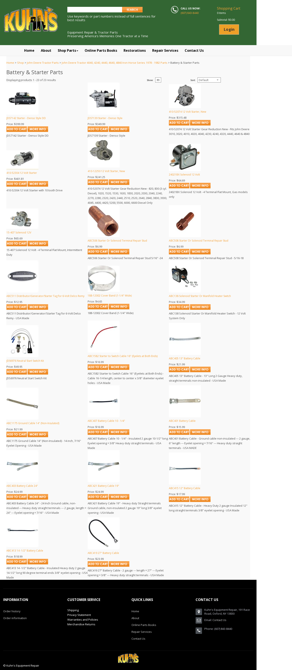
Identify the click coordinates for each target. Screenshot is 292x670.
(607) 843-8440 (190, 13)
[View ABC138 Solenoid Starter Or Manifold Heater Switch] (200, 309)
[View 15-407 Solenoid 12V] (38, 245)
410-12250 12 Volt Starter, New (106, 171)
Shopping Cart (228, 8)
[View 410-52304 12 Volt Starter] (38, 185)
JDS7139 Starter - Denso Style (105, 118)
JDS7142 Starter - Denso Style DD (26, 118)
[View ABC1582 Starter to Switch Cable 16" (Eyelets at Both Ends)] (119, 369)
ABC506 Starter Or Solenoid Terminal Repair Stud (117, 240)
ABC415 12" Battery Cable (184, 488)
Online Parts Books (143, 625)
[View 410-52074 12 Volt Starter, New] (200, 124)
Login (229, 29)
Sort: (193, 80)
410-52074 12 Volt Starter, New (187, 112)
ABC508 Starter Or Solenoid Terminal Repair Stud (198, 240)
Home (10, 63)
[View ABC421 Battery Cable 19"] (119, 498)
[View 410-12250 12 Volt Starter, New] (119, 184)
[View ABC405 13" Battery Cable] (200, 371)
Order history (12, 611)
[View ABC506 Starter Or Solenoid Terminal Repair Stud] (119, 253)
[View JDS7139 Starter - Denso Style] (119, 131)
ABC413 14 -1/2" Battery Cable (24, 550)
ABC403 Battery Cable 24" (22, 486)
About (135, 618)
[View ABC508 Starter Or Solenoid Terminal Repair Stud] (200, 253)
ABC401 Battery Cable (182, 421)
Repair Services (141, 632)
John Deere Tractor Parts (43, 63)
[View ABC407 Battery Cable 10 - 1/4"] (119, 434)
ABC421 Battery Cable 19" (103, 486)
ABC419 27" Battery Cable (103, 553)
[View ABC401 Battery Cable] (200, 434)
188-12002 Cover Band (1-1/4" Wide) (110, 295)
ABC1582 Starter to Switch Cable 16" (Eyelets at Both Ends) (123, 356)
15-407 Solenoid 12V (18, 232)
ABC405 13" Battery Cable (184, 358)
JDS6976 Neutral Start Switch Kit (25, 361)
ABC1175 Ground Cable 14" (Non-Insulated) (32, 423)
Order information (15, 618)
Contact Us (138, 638)
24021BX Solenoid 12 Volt (184, 174)
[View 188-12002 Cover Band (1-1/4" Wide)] (119, 308)
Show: (150, 80)
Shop (20, 63)
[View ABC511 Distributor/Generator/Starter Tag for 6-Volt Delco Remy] (38, 309)
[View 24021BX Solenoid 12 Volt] (200, 187)
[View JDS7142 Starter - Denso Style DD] (38, 131)
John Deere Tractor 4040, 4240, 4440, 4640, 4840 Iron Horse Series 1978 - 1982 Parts (114, 63)
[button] (68, 50)
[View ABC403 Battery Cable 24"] (38, 498)
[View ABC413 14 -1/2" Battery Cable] (38, 563)
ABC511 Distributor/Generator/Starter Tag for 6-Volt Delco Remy (45, 296)
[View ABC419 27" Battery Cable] (119, 566)
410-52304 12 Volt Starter (21, 173)
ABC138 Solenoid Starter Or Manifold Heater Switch (200, 296)
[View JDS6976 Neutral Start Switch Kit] (38, 373)
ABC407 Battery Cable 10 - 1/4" (106, 421)
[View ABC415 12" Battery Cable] (200, 501)
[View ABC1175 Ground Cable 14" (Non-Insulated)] (38, 436)
